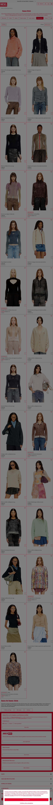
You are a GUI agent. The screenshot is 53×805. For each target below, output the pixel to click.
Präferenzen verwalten (9, 795)
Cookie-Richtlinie (37, 795)
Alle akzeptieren (26, 799)
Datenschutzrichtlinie (27, 795)
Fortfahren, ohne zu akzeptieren (26, 803)
